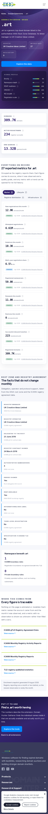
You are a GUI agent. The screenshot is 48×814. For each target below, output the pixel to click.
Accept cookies (12, 805)
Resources (7, 782)
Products (6, 777)
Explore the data (24, 64)
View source (10, 633)
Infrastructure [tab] (34, 197)
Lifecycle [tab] (21, 192)
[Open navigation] (44, 4)
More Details (9, 809)
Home (3, 14)
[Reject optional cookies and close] (44, 793)
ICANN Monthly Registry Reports (32, 216)
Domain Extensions (15, 14)
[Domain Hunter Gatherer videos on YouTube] (12, 769)
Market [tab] (8, 192)
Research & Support (11, 788)
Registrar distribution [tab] (13, 197)
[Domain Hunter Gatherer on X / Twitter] (7, 769)
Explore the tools (12, 729)
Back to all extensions (11, 735)
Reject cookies (30, 805)
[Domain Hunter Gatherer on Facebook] (3, 769)
